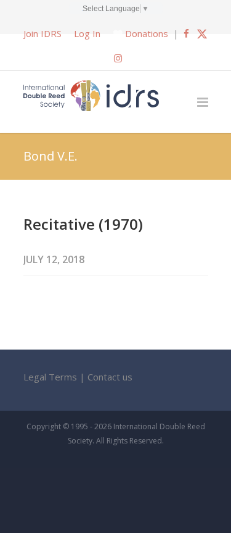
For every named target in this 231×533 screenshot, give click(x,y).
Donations (146, 33)
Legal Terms (50, 377)
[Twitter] (202, 33)
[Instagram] (118, 58)
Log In (87, 33)
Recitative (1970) (83, 224)
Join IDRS (42, 33)
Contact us (109, 377)
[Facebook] (186, 33)
